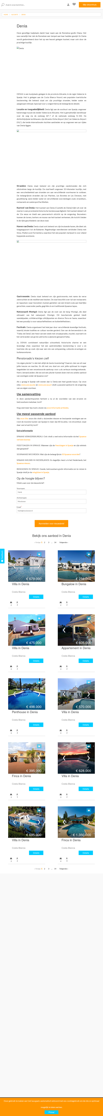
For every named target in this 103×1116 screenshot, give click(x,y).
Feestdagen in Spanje (64, 445)
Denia (23, 14)
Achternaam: (22, 498)
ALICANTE (14, 14)
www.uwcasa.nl (45, 385)
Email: (19, 507)
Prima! (51, 1112)
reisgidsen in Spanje (40, 472)
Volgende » (63, 542)
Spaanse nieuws (23, 463)
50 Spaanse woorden (71, 454)
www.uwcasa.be (28, 385)
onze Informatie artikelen (57, 408)
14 (55, 542)
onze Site (24, 418)
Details (36, 596)
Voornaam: (21, 488)
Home (6, 14)
